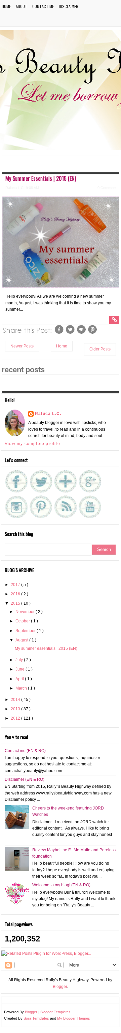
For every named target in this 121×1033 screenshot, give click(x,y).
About (21, 6)
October (23, 621)
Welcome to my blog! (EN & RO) (61, 885)
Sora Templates (36, 1018)
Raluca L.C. (48, 413)
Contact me (43, 6)
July (19, 659)
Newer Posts (22, 346)
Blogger (60, 986)
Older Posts (100, 349)
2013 (16, 709)
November (25, 611)
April (20, 679)
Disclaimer (68, 6)
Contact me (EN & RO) (25, 750)
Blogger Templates (55, 1012)
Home (6, 6)
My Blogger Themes (73, 1018)
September (26, 630)
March (21, 688)
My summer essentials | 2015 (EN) (40, 178)
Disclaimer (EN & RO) (24, 779)
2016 (16, 594)
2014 (16, 699)
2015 (16, 603)
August (22, 640)
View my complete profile (32, 443)
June (20, 669)
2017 (16, 584)
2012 (16, 718)
